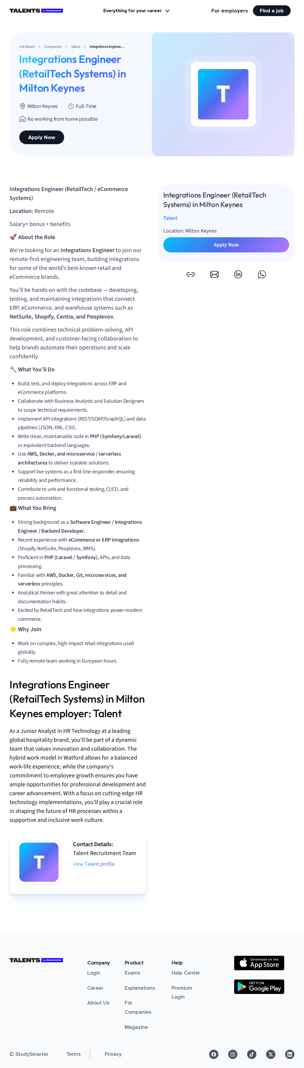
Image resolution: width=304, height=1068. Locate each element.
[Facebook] (213, 1054)
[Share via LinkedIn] (238, 274)
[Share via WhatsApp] (262, 274)
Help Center (186, 973)
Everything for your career (132, 11)
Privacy (113, 1054)
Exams (132, 973)
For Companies (138, 1007)
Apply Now (41, 137)
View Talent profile (94, 864)
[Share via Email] (214, 274)
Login (93, 973)
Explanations (140, 988)
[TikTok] (251, 1054)
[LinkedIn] (289, 1054)
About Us (98, 1002)
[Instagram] (233, 1054)
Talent (170, 218)
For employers (229, 10)
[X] (271, 1054)
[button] (190, 274)
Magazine (136, 1027)
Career (95, 988)
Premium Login (182, 992)
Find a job (272, 10)
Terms (73, 1054)
